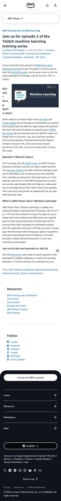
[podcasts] (35, 471)
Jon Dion (43, 119)
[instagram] (20, 471)
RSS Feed (15, 356)
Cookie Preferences (36, 487)
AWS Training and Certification (22, 295)
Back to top (28, 479)
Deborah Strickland (14, 50)
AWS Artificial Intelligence (21, 269)
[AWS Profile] (55, 5)
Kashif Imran (31, 163)
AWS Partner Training (17, 309)
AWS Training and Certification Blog (21, 30)
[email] (40, 471)
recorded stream (20, 72)
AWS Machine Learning (46, 269)
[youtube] (30, 471)
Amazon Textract (15, 170)
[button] (15, 18)
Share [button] (42, 57)
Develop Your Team (16, 305)
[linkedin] (15, 471)
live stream (16, 254)
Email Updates (17, 359)
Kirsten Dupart (9, 122)
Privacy (7, 487)
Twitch (23, 273)
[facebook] (10, 471)
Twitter (14, 342)
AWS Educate (13, 312)
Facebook (15, 345)
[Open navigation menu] (5, 5)
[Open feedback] (57, 250)
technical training (10, 273)
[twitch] (25, 471)
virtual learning (35, 273)
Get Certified (13, 302)
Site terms (19, 487)
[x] (5, 471)
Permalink (29, 57)
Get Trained (12, 298)
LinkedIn (14, 349)
